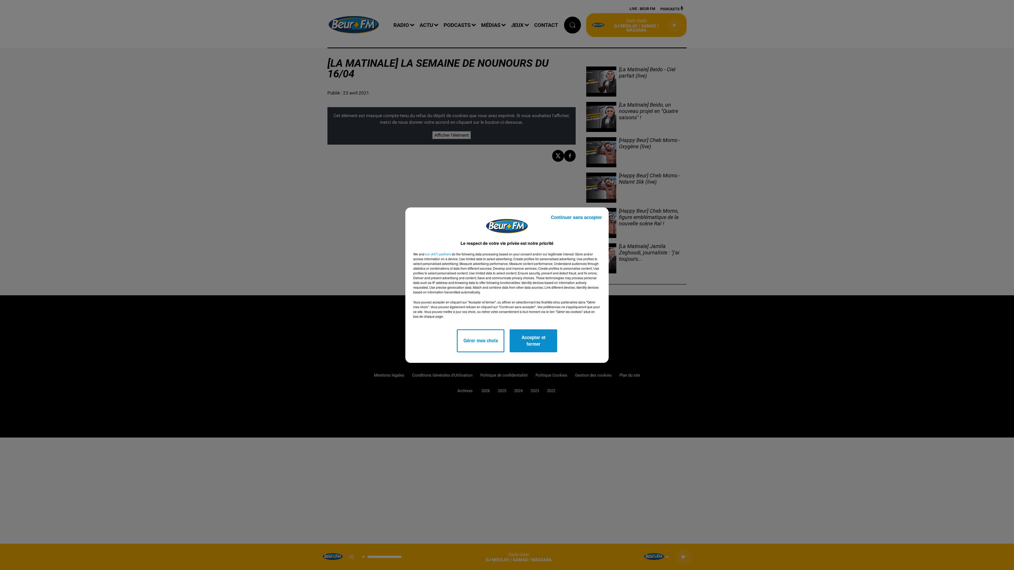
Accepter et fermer (534, 340)
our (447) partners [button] (438, 254)
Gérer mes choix (480, 340)
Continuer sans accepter (576, 217)
